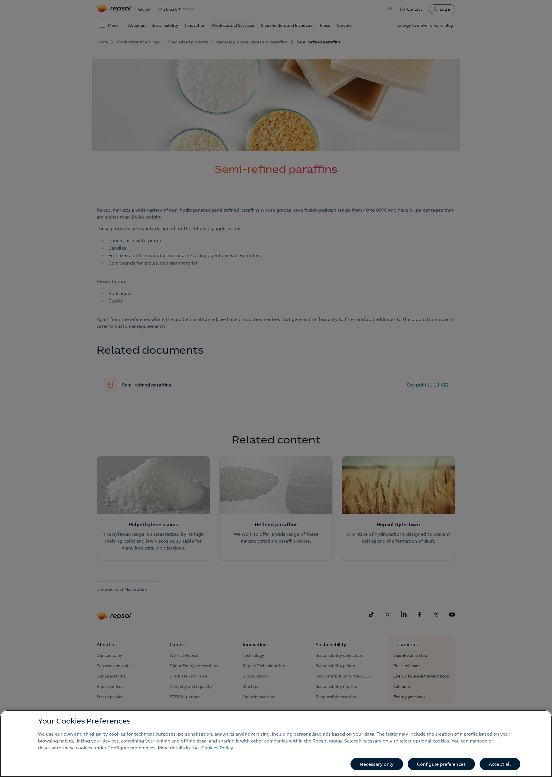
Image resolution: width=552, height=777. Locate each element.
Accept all (500, 764)
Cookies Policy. (217, 748)
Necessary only (377, 764)
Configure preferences (441, 764)
